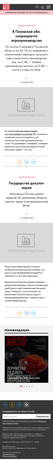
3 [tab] (26, 386)
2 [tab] (24, 386)
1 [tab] (21, 386)
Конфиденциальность (8, 454)
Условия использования (9, 456)
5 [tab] (32, 386)
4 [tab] (29, 386)
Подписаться (42, 416)
